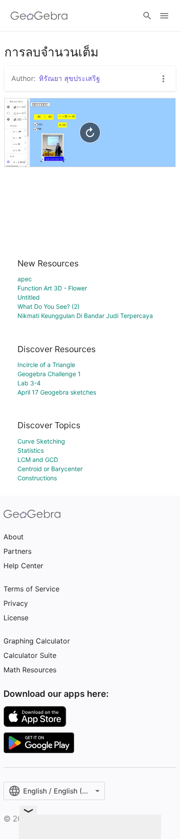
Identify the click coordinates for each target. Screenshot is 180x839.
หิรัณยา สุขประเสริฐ (69, 78)
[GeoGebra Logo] (39, 15)
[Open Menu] (164, 15)
